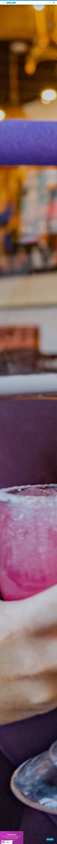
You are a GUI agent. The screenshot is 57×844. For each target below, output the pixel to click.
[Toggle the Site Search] (50, 3)
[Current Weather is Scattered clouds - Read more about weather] (47, 2)
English (8, 842)
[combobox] (6, 842)
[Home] (9, 3)
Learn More (15, 838)
